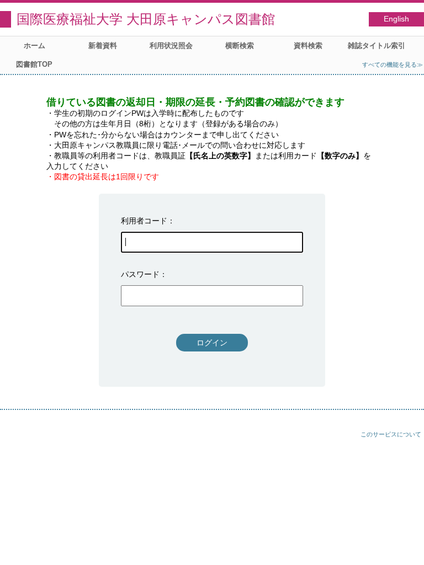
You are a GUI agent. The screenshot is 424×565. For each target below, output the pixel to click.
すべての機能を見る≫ (392, 64)
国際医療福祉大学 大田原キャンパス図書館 (146, 19)
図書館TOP (34, 64)
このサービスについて (391, 434)
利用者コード (144, 220)
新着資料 (102, 45)
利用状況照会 (171, 45)
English (396, 19)
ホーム (34, 45)
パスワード (140, 274)
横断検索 (239, 45)
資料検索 (308, 45)
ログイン (212, 342)
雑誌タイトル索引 (376, 45)
